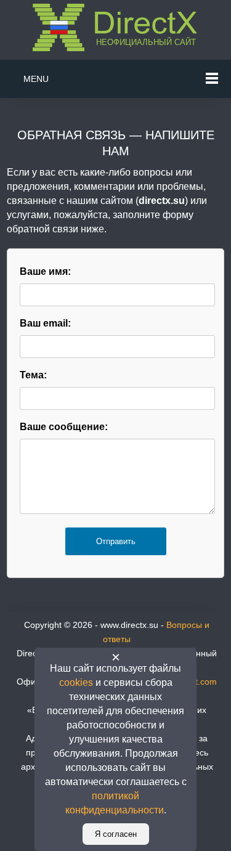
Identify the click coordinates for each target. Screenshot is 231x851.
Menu (36, 79)
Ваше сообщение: (64, 426)
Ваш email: (45, 323)
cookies (76, 682)
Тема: (33, 375)
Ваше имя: (45, 271)
